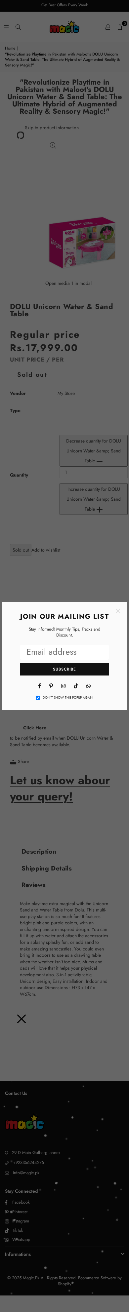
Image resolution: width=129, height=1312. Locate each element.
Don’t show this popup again (68, 697)
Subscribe (64, 669)
